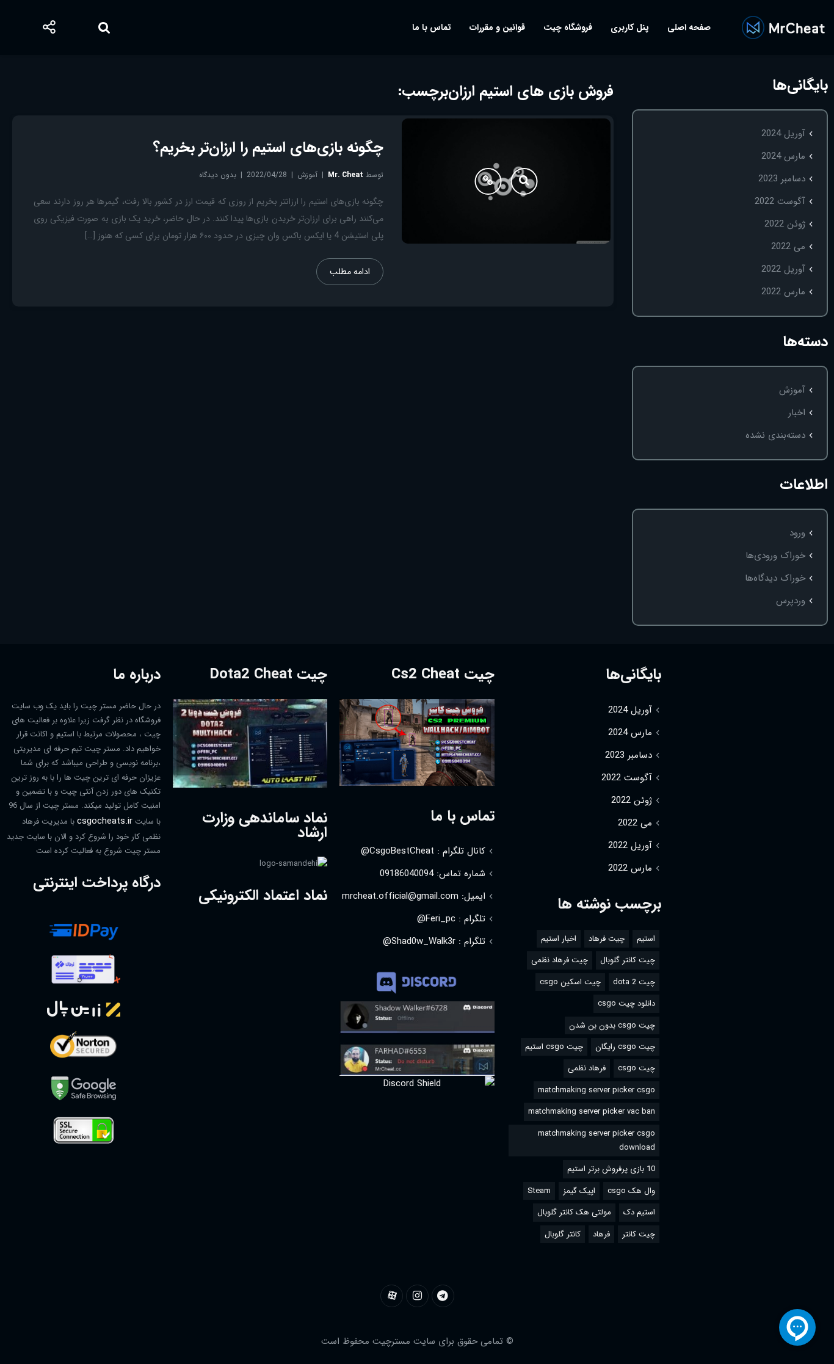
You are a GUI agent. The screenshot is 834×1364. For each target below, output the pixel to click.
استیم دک (639, 1212)
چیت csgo (636, 1068)
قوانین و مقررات (497, 27)
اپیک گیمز (579, 1190)
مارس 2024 (783, 156)
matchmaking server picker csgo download (596, 1140)
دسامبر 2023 (781, 179)
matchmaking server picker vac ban (591, 1111)
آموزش (792, 390)
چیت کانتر (638, 1234)
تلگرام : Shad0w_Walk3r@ (434, 941)
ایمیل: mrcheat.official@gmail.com (413, 896)
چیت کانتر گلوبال (627, 960)
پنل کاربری (630, 27)
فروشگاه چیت (567, 27)
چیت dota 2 (634, 982)
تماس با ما (431, 27)
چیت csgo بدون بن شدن (612, 1025)
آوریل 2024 (783, 133)
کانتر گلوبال (563, 1234)
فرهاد (601, 1234)
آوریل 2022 (783, 269)
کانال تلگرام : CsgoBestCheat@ (423, 851)
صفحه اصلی (689, 27)
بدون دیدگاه (217, 175)
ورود (797, 533)
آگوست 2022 (780, 201)
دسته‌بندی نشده (775, 435)
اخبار (796, 412)
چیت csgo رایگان (625, 1046)
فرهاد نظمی (587, 1068)
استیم (646, 938)
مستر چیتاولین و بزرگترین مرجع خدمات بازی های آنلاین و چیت (783, 27)
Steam (539, 1190)
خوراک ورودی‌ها (775, 555)
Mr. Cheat (345, 175)
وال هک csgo (631, 1190)
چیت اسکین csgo (570, 982)
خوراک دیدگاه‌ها (775, 578)
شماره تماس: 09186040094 (432, 873)
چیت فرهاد (607, 938)
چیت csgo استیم (554, 1046)
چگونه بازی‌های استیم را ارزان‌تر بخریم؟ (268, 148)
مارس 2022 (783, 292)
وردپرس (790, 600)
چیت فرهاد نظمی (559, 960)
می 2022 (788, 246)
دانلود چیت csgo (626, 1003)
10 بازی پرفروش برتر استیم (611, 1169)
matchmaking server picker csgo (596, 1090)
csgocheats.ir (104, 821)
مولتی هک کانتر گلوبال (574, 1212)
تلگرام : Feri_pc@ (451, 919)
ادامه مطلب (350, 271)
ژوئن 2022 (784, 224)
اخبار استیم (558, 938)
